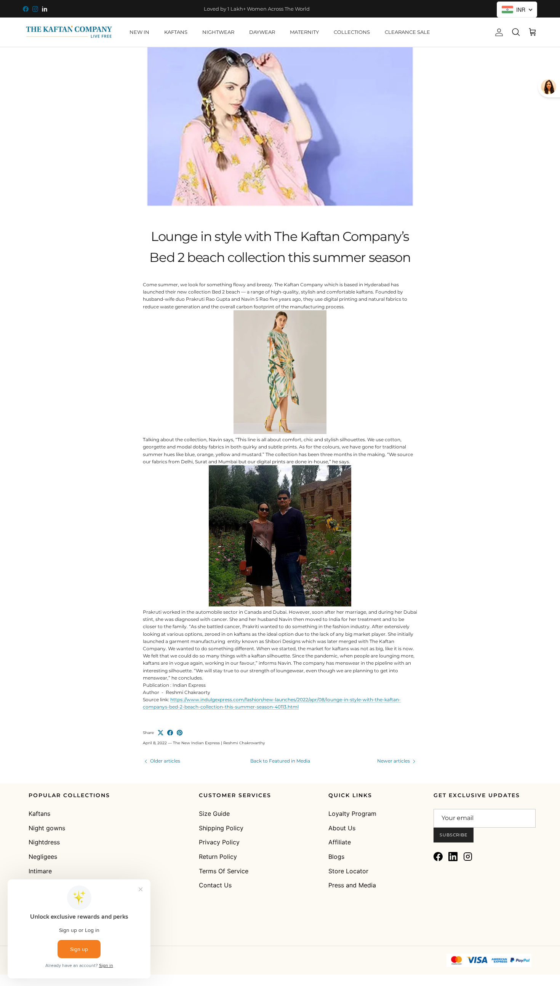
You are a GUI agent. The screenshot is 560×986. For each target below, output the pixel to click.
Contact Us (215, 885)
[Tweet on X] (160, 733)
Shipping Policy (221, 828)
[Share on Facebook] (170, 733)
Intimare (40, 871)
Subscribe (453, 835)
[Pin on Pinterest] (179, 733)
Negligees (43, 856)
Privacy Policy (219, 842)
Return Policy (218, 856)
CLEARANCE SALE (407, 32)
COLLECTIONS (352, 32)
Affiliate (339, 842)
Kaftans (39, 813)
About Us (341, 828)
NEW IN (139, 32)
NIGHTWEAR (218, 32)
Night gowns (47, 828)
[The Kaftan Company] (68, 32)
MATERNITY (304, 32)
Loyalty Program (352, 813)
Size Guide (214, 813)
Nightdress (44, 842)
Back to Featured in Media (280, 761)
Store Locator (348, 871)
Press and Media (352, 885)
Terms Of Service (223, 871)
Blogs (336, 856)
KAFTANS (175, 32)
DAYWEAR (262, 32)
